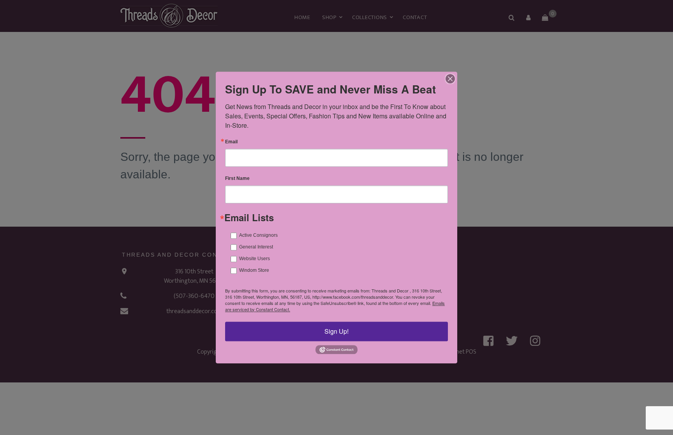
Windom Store (254, 270)
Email (231, 141)
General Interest (256, 247)
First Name (237, 178)
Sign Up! (336, 331)
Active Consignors (258, 235)
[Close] (450, 78)
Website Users (254, 258)
